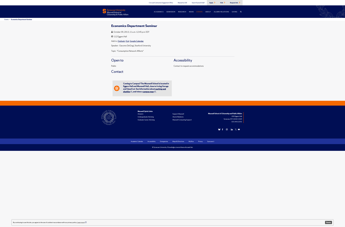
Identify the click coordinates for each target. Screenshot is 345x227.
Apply (211, 3)
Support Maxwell (178, 114)
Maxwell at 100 (182, 3)
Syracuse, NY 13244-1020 (233, 119)
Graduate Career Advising (146, 120)
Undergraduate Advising (146, 117)
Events (199, 12)
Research (182, 12)
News (191, 12)
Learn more (81, 222)
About (208, 12)
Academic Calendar (137, 141)
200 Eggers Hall (237, 116)
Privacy (200, 141)
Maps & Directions (178, 141)
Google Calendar (137, 41)
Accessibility (152, 141)
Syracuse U (210, 141)
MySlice (191, 141)
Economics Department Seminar (21, 19)
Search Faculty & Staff (198, 3)
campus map (148, 91)
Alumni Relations (221, 12)
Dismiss (328, 222)
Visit (221, 3)
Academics (158, 12)
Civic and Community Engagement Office (161, 3)
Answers (140, 114)
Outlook (121, 41)
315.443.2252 (236, 122)
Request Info (234, 3)
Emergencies (164, 141)
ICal (127, 41)
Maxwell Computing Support (182, 120)
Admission (170, 12)
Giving (234, 12)
